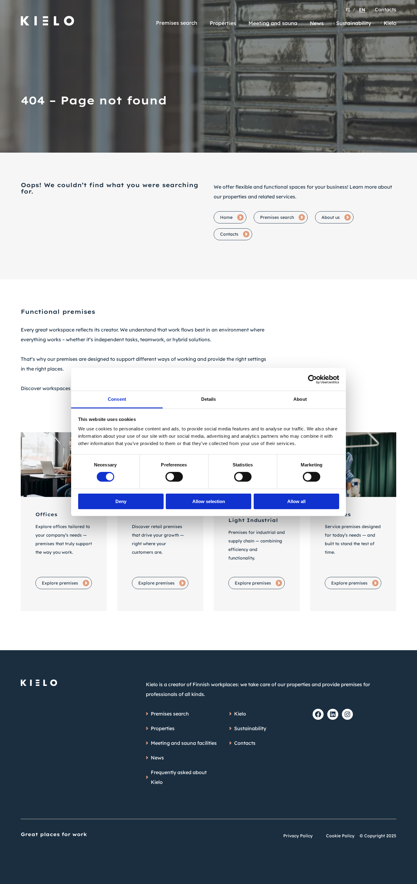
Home (226, 217)
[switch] (174, 477)
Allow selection (208, 501)
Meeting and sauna (272, 23)
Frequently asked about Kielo (179, 777)
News (317, 23)
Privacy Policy (298, 836)
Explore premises (60, 583)
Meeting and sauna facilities (184, 743)
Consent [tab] (117, 399)
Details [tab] (208, 399)
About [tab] (300, 399)
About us (330, 217)
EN (362, 10)
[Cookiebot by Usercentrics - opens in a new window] (312, 379)
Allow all (296, 501)
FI (348, 10)
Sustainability (353, 23)
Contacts (385, 9)
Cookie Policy (340, 836)
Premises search (176, 23)
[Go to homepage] (47, 18)
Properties (223, 23)
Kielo (390, 23)
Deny (120, 501)
